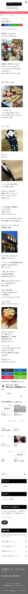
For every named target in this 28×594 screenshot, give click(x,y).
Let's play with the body (14, 6)
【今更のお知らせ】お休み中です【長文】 (13, 536)
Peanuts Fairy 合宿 (11, 556)
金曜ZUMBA (9, 551)
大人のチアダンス (17, 583)
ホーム (14, 587)
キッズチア (9, 583)
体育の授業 (8, 541)
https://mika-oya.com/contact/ (10, 576)
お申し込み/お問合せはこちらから (14, 12)
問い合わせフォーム (20, 585)
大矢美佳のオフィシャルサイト (15, 590)
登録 (4, 522)
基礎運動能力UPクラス (9, 585)
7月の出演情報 (9, 546)
